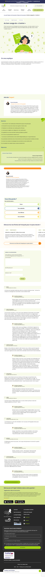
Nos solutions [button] (3, 10)
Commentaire (8, 257)
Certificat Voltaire (10, 10)
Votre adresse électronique (9, 533)
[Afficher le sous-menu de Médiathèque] (18, 10)
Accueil (5, 15)
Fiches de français (22, 10)
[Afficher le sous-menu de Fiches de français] (25, 10)
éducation (29, 1)
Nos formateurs (17, 512)
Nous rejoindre (17, 517)
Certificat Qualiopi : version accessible (12, 560)
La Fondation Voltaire (28, 509)
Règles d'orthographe (12, 15)
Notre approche (29, 10)
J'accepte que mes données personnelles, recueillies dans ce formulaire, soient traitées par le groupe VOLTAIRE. (23, 544)
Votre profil (6, 538)
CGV (18, 566)
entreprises (25, 2)
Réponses (4, 147)
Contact (16, 509)
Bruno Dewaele (10, 157)
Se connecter (40, 5)
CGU (15, 566)
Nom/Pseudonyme (9, 267)
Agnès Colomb (21, 159)
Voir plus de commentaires (11, 482)
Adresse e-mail (8, 272)
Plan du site (16, 520)
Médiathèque (16, 10)
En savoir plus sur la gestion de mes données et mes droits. (27, 544)
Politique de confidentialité (25, 566)
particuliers (22, 1)
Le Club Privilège (17, 514)
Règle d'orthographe (21, 15)
